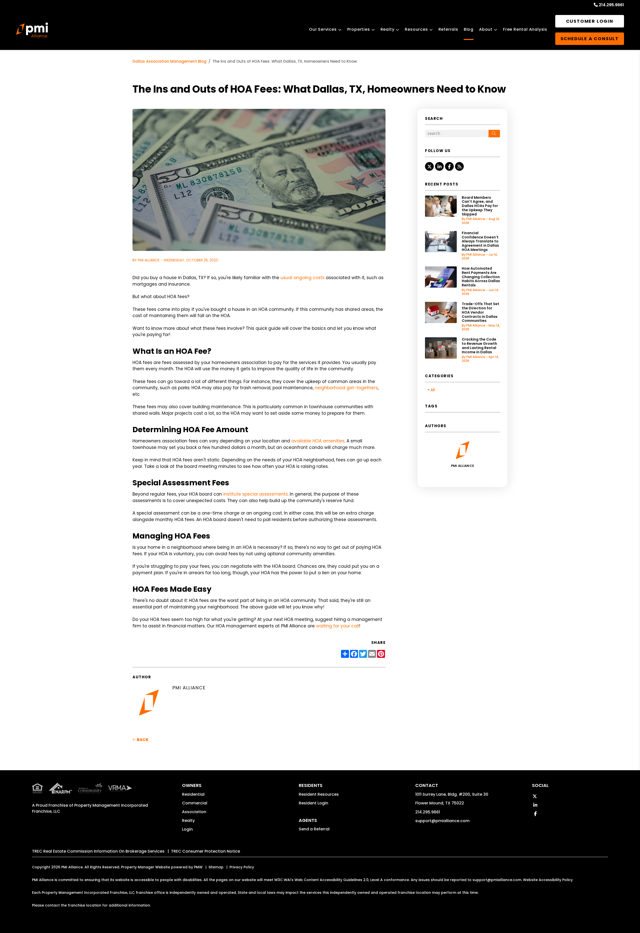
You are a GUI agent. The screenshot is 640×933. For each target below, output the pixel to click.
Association (194, 812)
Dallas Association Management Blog (169, 61)
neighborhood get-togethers (346, 388)
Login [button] (187, 829)
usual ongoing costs (302, 278)
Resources (416, 29)
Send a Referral (314, 829)
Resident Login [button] (313, 803)
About (485, 29)
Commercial (194, 803)
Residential (193, 794)
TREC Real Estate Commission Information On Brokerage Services (98, 851)
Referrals (448, 29)
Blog (469, 29)
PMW (198, 867)
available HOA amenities (317, 441)
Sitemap (216, 867)
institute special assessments (255, 494)
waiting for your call (337, 626)
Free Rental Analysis (525, 29)
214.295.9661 (611, 5)
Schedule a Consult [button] (589, 38)
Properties (358, 29)
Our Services (323, 29)
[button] (429, 166)
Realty (387, 29)
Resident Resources (319, 794)
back (142, 740)
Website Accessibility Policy (548, 879)
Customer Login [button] (589, 21)
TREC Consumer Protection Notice (205, 851)
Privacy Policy (242, 867)
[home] (32, 29)
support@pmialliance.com (442, 821)
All (432, 389)
